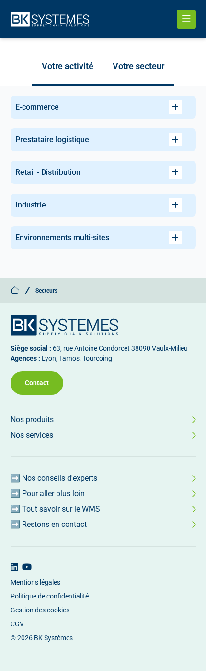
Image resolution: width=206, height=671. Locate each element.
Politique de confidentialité (50, 596)
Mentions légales (35, 582)
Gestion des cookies (40, 610)
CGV (17, 624)
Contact (37, 383)
